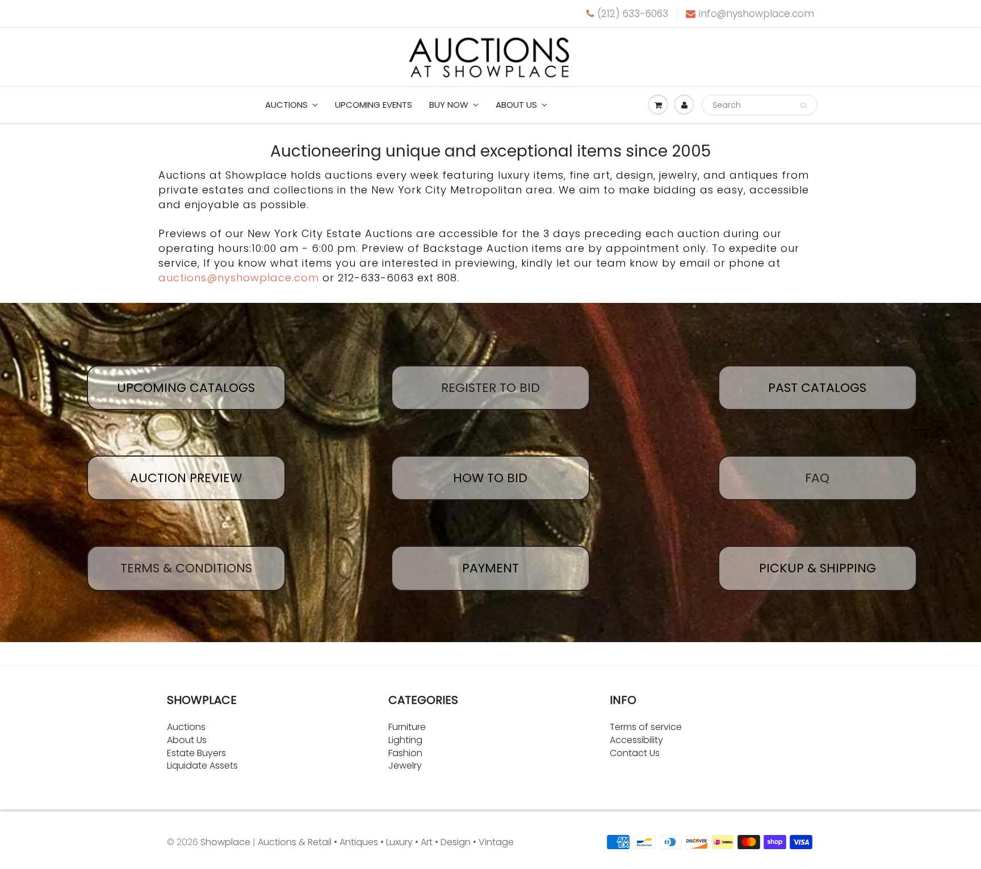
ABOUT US (516, 105)
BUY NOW (448, 105)
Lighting (405, 739)
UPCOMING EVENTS (373, 105)
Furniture (407, 726)
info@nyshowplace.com (756, 13)
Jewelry (405, 765)
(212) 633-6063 (632, 13)
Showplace (225, 842)
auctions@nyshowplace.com (238, 278)
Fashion (405, 753)
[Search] (803, 105)
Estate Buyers (196, 753)
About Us (187, 739)
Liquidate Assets (202, 765)
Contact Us (635, 753)
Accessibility (636, 739)
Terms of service (646, 726)
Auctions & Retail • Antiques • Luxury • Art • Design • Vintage (386, 842)
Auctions (286, 105)
